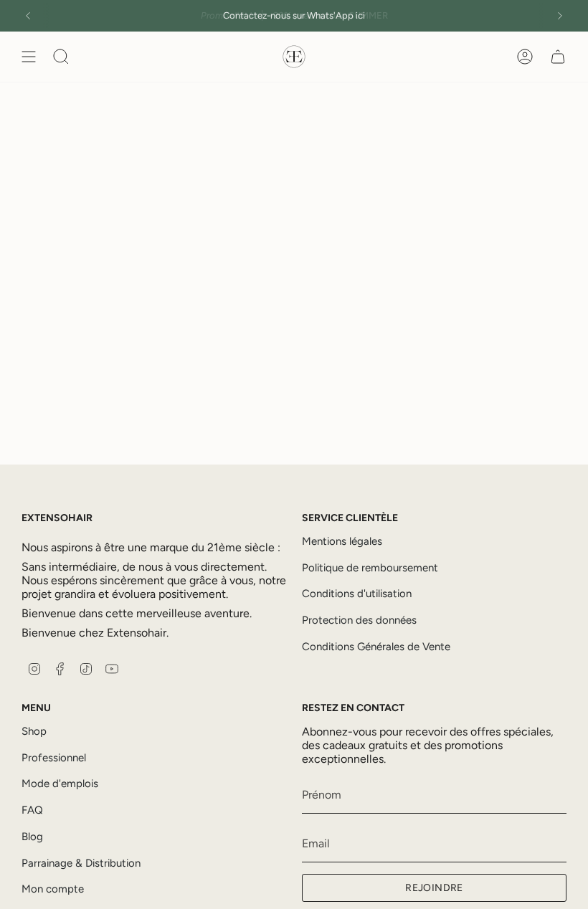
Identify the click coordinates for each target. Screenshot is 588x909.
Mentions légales (342, 541)
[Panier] (557, 56)
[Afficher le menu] (28, 56)
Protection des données (359, 620)
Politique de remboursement (370, 567)
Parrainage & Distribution (81, 863)
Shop (34, 731)
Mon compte (53, 888)
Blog (32, 836)
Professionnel (54, 757)
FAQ (32, 810)
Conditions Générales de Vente (376, 646)
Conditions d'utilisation (357, 593)
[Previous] (28, 15)
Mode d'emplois (60, 783)
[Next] (560, 15)
